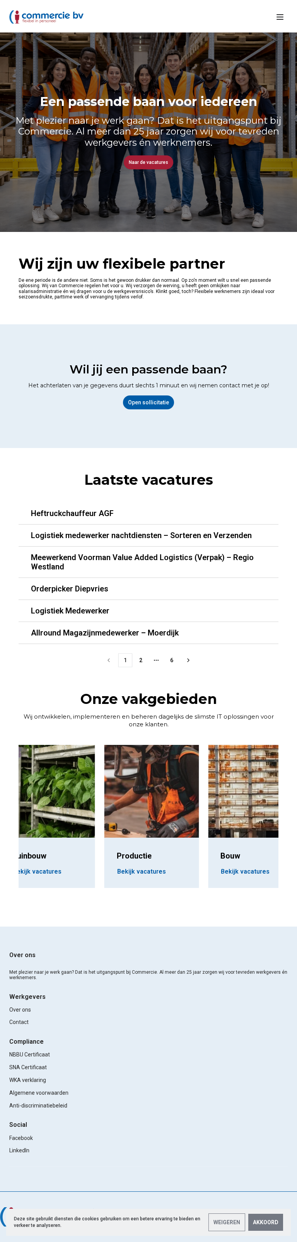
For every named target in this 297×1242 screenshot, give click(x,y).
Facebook (21, 1138)
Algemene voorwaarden (38, 1093)
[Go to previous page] (109, 660)
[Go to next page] (188, 660)
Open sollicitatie (148, 402)
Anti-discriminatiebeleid (38, 1105)
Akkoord (265, 1222)
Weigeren (226, 1222)
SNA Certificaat (28, 1067)
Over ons (22, 955)
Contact (19, 1022)
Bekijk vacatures (141, 871)
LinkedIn (19, 1150)
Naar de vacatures (148, 162)
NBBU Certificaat (29, 1054)
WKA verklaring (27, 1080)
